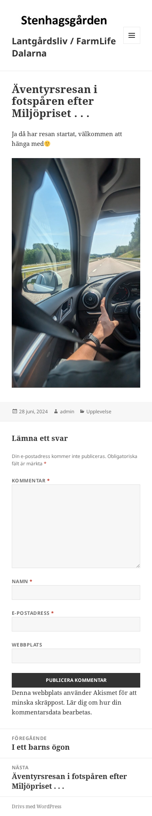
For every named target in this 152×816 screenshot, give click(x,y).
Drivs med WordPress (36, 806)
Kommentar (31, 480)
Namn (22, 581)
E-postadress (33, 613)
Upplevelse (98, 411)
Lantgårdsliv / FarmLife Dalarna (64, 47)
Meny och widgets (132, 43)
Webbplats (27, 644)
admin (67, 411)
